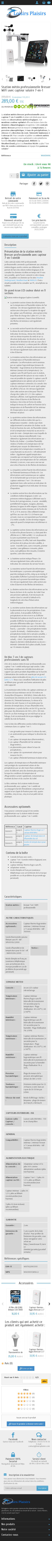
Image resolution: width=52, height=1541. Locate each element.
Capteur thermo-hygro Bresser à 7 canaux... (36, 1309)
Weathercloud (21, 280)
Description (10, 244)
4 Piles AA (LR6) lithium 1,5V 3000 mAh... (15, 1309)
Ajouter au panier (38, 175)
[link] (34, 183)
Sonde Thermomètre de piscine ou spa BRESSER (15, 1353)
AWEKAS (33, 280)
